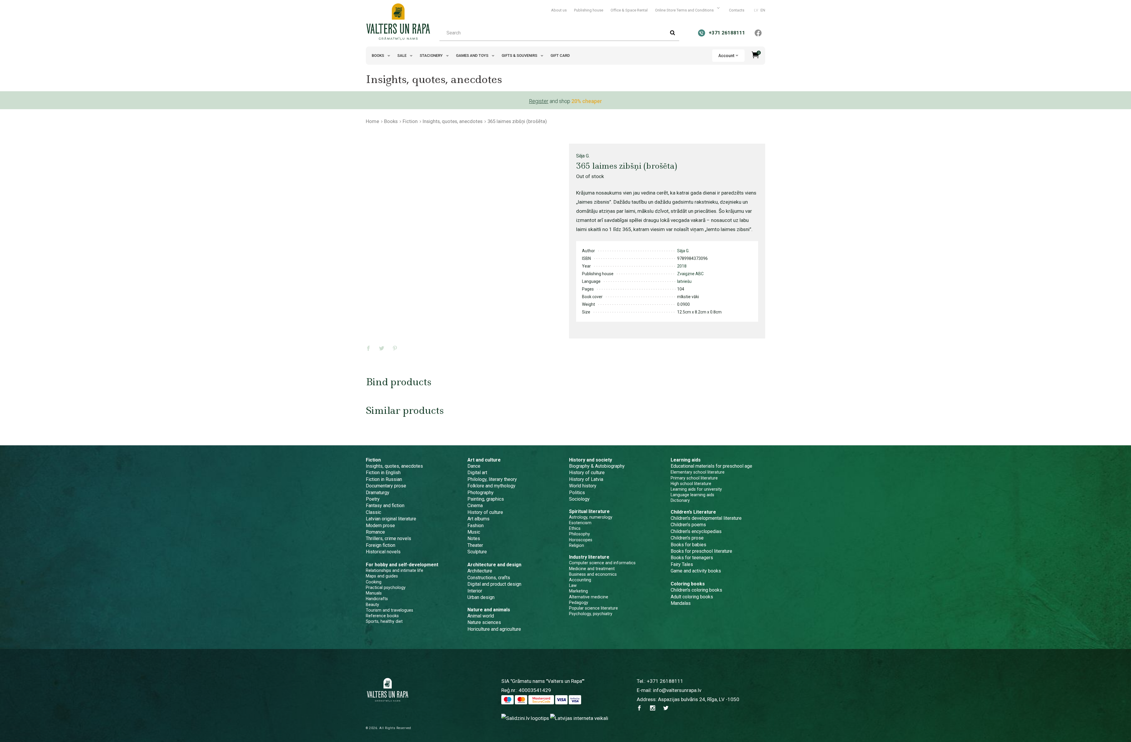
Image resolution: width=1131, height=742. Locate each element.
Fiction (410, 121)
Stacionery (432, 55)
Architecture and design (494, 564)
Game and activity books (696, 571)
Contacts (736, 10)
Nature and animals (488, 609)
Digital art (477, 472)
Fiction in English (383, 472)
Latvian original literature (391, 519)
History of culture (485, 512)
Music (473, 532)
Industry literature (589, 557)
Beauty (372, 604)
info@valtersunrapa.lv (677, 690)
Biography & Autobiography (597, 466)
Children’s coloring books (696, 590)
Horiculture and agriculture (494, 629)
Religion (576, 545)
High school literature (691, 483)
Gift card (560, 55)
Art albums (478, 519)
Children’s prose (687, 538)
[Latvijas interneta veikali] (579, 718)
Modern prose (380, 525)
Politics (577, 492)
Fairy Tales (682, 564)
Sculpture (477, 552)
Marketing (578, 591)
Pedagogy (578, 602)
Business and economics (593, 574)
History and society (590, 460)
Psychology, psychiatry (590, 613)
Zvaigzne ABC (690, 273)
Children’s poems (688, 524)
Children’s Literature (693, 512)
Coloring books (688, 584)
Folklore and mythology (491, 486)
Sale (402, 55)
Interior (474, 591)
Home (372, 121)
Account (726, 55)
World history (582, 486)
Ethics (575, 528)
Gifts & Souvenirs (520, 55)
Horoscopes (580, 539)
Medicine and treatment (592, 568)
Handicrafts (377, 598)
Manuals (374, 593)
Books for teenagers (692, 557)
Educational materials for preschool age (711, 466)
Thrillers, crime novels (388, 538)
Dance (473, 466)
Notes (473, 538)
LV (756, 10)
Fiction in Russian (384, 479)
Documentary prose (386, 486)
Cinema (475, 505)
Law (573, 585)
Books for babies (688, 544)
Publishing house (588, 10)
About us (559, 10)
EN (762, 10)
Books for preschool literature (701, 551)
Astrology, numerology (590, 517)
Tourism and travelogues (389, 610)
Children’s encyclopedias (696, 531)
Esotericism (580, 522)
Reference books (382, 615)
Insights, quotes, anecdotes (452, 121)
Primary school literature (694, 478)
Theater (475, 545)
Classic (373, 512)
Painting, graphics (485, 499)
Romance (375, 532)
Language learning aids (692, 494)
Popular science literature (593, 608)
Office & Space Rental (629, 10)
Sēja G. (583, 156)
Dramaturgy (377, 492)
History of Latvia (586, 479)
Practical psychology (386, 587)
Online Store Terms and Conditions (685, 10)
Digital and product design (494, 584)
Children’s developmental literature (706, 518)
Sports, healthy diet (384, 621)
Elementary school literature (698, 472)
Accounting (580, 579)
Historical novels (383, 552)
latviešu (684, 281)
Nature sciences (484, 622)
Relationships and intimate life (394, 570)
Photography (480, 492)
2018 (682, 266)
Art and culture (484, 460)
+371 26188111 (665, 681)
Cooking (373, 582)
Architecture (479, 571)
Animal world (480, 616)
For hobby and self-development (402, 564)
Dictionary (680, 500)
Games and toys (472, 55)
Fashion (475, 525)
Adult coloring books (692, 597)
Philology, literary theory (492, 479)
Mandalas (681, 603)
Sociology (579, 499)
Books (378, 55)
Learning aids (686, 460)
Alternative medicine (588, 597)
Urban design (481, 597)
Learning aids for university (696, 489)
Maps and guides (382, 576)
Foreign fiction (380, 545)
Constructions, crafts (488, 577)
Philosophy (579, 534)
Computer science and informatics (602, 562)
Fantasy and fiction (385, 505)
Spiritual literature (589, 511)
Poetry (373, 499)
